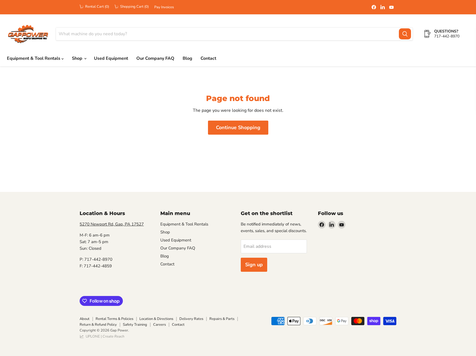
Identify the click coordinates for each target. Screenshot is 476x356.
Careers (159, 324)
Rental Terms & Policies (114, 318)
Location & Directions (156, 318)
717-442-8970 (446, 36)
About (85, 318)
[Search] (405, 33)
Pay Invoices (164, 7)
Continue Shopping (238, 127)
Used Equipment (111, 58)
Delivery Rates (191, 318)
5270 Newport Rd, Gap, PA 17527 (112, 224)
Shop (77, 58)
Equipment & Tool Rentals (34, 58)
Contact (208, 58)
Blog (187, 58)
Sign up (254, 264)
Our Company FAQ (155, 58)
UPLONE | (104, 336)
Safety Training (135, 324)
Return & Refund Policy (98, 324)
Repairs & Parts (221, 318)
